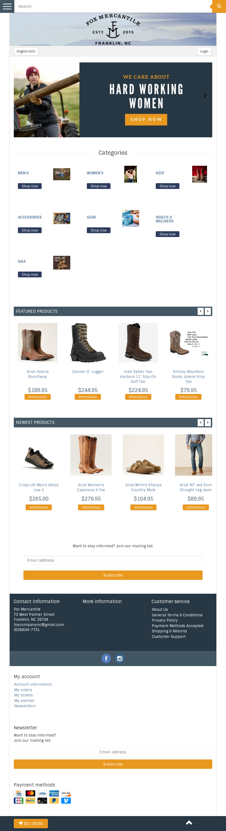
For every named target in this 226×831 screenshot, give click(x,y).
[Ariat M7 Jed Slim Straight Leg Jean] (196, 455)
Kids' (160, 173)
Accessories (30, 217)
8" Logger (87, 371)
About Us (160, 609)
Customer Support (168, 636)
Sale (22, 261)
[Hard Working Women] (113, 99)
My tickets (23, 695)
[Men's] (61, 174)
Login (204, 51)
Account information (33, 684)
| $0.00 (33, 823)
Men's (23, 173)
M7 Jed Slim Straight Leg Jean (196, 488)
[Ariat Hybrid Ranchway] (38, 343)
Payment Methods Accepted (177, 626)
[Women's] (130, 174)
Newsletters (25, 706)
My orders (23, 690)
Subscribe (113, 575)
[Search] (219, 6)
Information (37, 397)
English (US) (26, 51)
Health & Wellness (164, 219)
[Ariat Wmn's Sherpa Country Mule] (143, 455)
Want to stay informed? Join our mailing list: (35, 738)
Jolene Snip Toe (188, 376)
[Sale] (61, 262)
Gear (91, 217)
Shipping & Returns (169, 631)
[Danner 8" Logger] (88, 343)
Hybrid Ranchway (38, 374)
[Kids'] (199, 174)
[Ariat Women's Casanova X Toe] (91, 455)
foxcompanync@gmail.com (39, 624)
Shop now (30, 186)
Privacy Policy (164, 620)
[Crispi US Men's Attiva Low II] (39, 455)
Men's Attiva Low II (38, 488)
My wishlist (24, 700)
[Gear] (130, 218)
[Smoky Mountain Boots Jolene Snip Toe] (189, 343)
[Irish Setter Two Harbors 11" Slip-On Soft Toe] (138, 343)
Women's (95, 173)
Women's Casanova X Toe (91, 488)
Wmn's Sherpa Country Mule (143, 488)
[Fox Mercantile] (113, 29)
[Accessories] (61, 218)
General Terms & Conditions (177, 615)
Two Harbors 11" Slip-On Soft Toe (138, 376)
